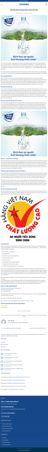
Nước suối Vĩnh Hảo (38, 315)
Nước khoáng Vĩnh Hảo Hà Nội (10, 353)
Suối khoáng (45, 315)
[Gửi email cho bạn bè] (25, 311)
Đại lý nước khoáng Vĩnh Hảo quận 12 (17, 383)
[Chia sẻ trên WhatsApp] (19, 311)
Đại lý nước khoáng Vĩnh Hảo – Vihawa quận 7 (14, 389)
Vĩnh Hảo (25, 277)
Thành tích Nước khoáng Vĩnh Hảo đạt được (12, 328)
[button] (1, 4)
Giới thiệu (12, 315)
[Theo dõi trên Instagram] (4, 416)
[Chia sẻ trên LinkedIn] (29, 311)
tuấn (2, 389)
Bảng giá (19, 448)
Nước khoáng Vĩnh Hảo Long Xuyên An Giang (13, 364)
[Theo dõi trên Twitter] (6, 416)
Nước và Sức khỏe (4, 344)
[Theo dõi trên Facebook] (2, 416)
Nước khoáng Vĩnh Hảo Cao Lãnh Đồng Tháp (13, 361)
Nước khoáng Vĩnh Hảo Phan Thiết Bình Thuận (13, 368)
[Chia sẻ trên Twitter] (23, 311)
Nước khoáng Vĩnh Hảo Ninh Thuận (11, 357)
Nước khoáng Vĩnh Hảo (31, 315)
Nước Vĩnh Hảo (29, 13)
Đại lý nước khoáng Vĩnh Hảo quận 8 (17, 380)
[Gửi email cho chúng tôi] (8, 416)
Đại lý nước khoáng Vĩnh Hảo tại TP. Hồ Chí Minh (20, 377)
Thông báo (3, 346)
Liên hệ (29, 448)
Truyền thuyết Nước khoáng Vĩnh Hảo (37, 328)
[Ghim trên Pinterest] (27, 311)
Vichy (35, 73)
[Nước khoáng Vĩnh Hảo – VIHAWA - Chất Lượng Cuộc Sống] (24, 4)
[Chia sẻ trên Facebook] (21, 311)
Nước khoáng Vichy (23, 315)
